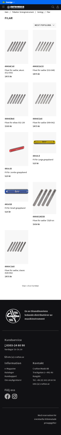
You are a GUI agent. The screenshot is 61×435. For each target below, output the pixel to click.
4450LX (36, 155)
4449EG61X (38, 66)
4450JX (8, 168)
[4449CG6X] (16, 255)
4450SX (8, 204)
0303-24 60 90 (15, 345)
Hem (6, 12)
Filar (48, 12)
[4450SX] (16, 193)
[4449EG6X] (44, 107)
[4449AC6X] (16, 55)
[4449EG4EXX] (44, 205)
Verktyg (40, 12)
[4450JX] (16, 157)
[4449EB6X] (16, 107)
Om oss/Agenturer (13, 380)
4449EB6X (9, 118)
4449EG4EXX (39, 216)
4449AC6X (9, 66)
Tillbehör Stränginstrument (23, 12)
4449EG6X (37, 118)
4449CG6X (10, 266)
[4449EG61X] (44, 55)
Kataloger (9, 372)
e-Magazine (10, 368)
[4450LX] (44, 144)
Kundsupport (11, 376)
